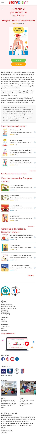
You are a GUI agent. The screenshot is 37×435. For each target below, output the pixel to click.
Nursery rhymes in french (7, 406)
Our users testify (6, 376)
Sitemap (4, 330)
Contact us (4, 310)
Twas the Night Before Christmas (27, 401)
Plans (3, 319)
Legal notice (5, 312)
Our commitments (6, 305)
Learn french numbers (8, 402)
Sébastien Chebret (27, 20)
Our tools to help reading (9, 308)
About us (4, 303)
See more (33, 171)
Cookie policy (5, 314)
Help (2, 328)
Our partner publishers (8, 306)
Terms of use (5, 326)
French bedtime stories (8, 404)
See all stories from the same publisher (14, 174)
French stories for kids (8, 400)
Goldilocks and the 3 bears (26, 405)
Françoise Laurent (10, 20)
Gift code (4, 321)
